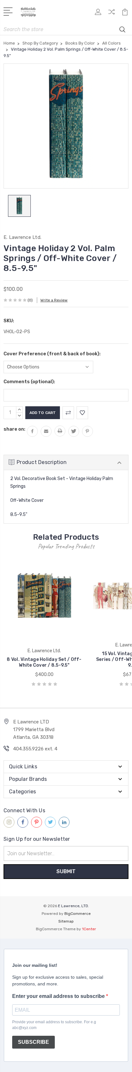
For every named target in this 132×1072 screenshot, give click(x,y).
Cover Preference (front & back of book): (52, 354)
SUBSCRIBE (33, 1042)
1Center (89, 929)
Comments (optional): (29, 381)
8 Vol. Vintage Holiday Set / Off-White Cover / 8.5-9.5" (44, 662)
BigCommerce (77, 913)
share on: (14, 429)
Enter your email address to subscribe (59, 996)
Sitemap (66, 921)
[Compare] (111, 14)
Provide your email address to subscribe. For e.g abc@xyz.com (54, 1025)
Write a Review (54, 300)
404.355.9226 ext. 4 (35, 749)
